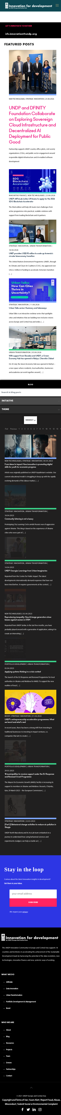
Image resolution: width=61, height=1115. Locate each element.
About (8, 1030)
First (6, 429)
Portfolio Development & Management (21, 1002)
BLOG (30, 385)
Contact (9, 1076)
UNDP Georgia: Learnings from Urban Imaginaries (26, 571)
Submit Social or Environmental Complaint (37, 1104)
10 (46, 429)
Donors (9, 1063)
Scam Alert (34, 1100)
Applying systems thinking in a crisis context (23, 672)
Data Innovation (12, 989)
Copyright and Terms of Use (15, 1100)
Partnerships (10, 1069)
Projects (9, 1050)
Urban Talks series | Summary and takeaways (28, 308)
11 (50, 429)
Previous (13, 429)
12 (53, 429)
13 (57, 429)
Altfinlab (9, 982)
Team (8, 1056)
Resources (10, 1043)
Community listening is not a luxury (19, 519)
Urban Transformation (14, 995)
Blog (8, 1037)
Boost (8, 1008)
